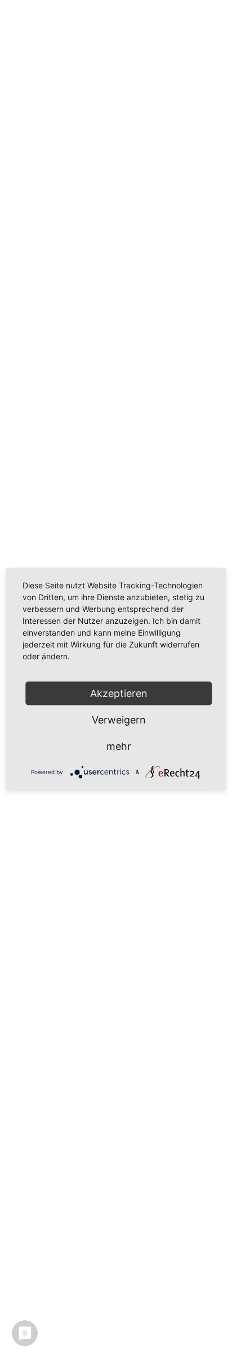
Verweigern (119, 720)
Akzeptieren (119, 693)
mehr (118, 746)
